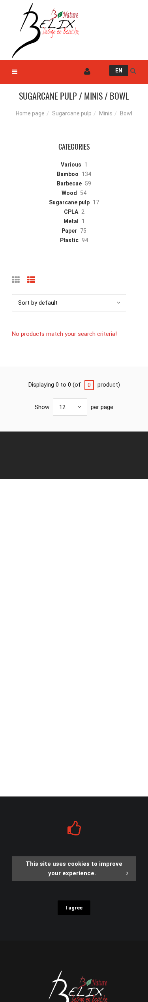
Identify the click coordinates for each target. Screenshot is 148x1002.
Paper (69, 231)
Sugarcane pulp (72, 113)
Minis (105, 113)
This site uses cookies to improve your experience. (74, 868)
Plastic (69, 240)
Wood (69, 193)
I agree (74, 908)
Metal (71, 221)
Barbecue (69, 183)
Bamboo (68, 174)
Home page (30, 113)
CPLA (71, 212)
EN (118, 70)
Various (71, 164)
